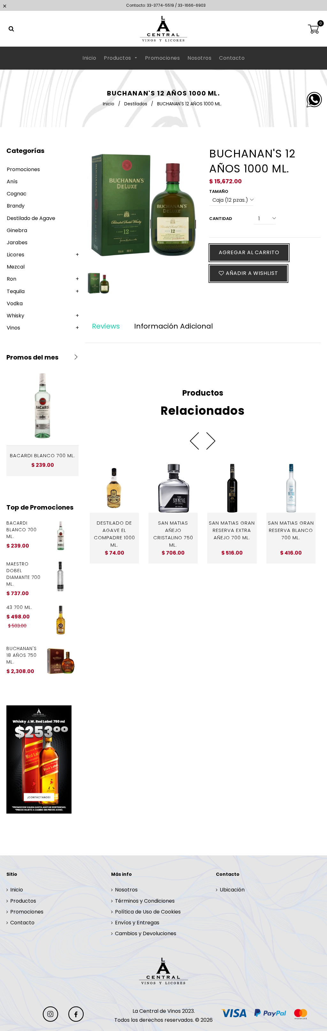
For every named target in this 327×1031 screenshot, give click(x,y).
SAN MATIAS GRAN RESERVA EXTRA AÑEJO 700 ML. (232, 530)
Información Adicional (173, 326)
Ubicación (232, 889)
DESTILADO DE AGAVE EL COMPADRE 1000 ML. (114, 533)
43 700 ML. (19, 607)
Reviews (106, 326)
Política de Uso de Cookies (148, 911)
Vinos (13, 327)
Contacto (232, 58)
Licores (15, 254)
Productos (118, 58)
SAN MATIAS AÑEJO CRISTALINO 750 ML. (173, 533)
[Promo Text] (42, 759)
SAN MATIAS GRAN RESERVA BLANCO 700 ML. (291, 530)
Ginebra (17, 230)
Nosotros (199, 58)
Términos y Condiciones (145, 901)
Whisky (15, 315)
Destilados (135, 104)
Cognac (17, 193)
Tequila (16, 291)
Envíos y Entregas (137, 922)
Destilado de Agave (31, 218)
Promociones (162, 58)
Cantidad (220, 219)
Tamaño (218, 191)
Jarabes (17, 242)
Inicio (89, 58)
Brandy (16, 205)
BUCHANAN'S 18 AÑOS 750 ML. (21, 655)
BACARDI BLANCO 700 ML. (42, 455)
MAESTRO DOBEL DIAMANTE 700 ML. (23, 574)
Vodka (15, 303)
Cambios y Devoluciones (145, 933)
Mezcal (16, 266)
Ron (11, 279)
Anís (12, 181)
